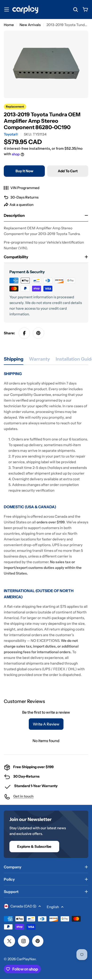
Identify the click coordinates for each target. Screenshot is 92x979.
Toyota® (11, 134)
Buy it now (24, 171)
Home (9, 25)
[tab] (13, 360)
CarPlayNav (26, 959)
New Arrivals (30, 25)
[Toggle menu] (6, 9)
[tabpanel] (46, 524)
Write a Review (46, 724)
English (53, 907)
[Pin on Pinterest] (38, 333)
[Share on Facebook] (24, 333)
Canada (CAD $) (23, 906)
